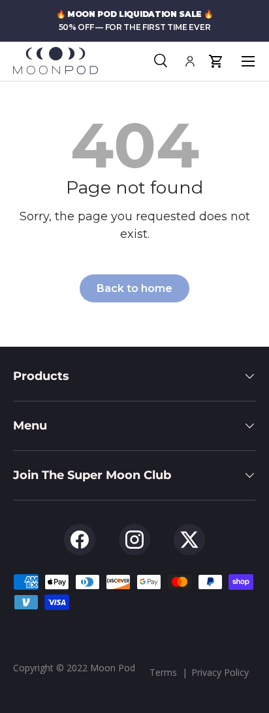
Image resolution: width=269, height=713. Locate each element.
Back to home (134, 288)
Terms (163, 672)
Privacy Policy (220, 672)
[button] (215, 61)
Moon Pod (112, 668)
